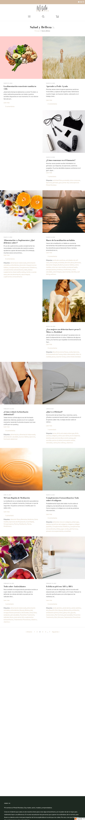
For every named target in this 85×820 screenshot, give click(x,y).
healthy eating (21, 272)
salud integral (25, 274)
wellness (53, 274)
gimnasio (55, 183)
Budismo (61, 265)
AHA (58, 433)
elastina (48, 438)
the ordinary (62, 443)
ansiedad (66, 180)
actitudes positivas (59, 260)
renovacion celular (69, 440)
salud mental (66, 272)
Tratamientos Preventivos (22, 619)
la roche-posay (68, 438)
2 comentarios (52, 104)
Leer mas (7, 103)
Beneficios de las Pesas (60, 352)
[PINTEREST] (81, 2)
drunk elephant (75, 436)
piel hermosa (74, 529)
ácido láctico (67, 608)
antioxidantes (14, 265)
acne (54, 433)
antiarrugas (71, 433)
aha (47, 610)
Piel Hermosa (59, 615)
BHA (76, 433)
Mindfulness (8, 526)
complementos (14, 267)
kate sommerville (57, 438)
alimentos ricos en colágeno (62, 522)
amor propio (53, 263)
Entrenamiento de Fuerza (54, 354)
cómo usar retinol (63, 436)
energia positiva (51, 269)
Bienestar (24, 519)
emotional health (72, 267)
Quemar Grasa (61, 357)
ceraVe (48, 436)
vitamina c (7, 622)
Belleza (27, 610)
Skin (23, 617)
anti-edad (63, 433)
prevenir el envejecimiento (54, 531)
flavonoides (25, 613)
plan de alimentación (14, 274)
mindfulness (67, 269)
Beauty (22, 610)
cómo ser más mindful (59, 267)
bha (70, 610)
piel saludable (14, 615)
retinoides (49, 443)
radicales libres (8, 617)
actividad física (58, 180)
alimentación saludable (11, 437)
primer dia (65, 183)
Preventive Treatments (27, 615)
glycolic (73, 613)
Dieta (58, 529)
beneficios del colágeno (59, 524)
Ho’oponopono (8, 524)
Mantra (16, 524)
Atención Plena (15, 519)
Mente (29, 524)
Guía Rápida (30, 522)
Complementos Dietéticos (28, 267)
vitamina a (69, 443)
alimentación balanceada (18, 608)
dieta (25, 270)
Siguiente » (55, 632)
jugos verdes (65, 529)
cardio (71, 352)
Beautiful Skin (53, 610)
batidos (48, 524)
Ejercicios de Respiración (17, 522)
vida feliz (73, 272)
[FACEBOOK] (79, 2)
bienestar (78, 263)
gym (60, 183)
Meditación (22, 524)
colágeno (54, 436)
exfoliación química (52, 613)
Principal (37, 31)
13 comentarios (10, 430)
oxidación (7, 615)
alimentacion (14, 434)
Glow (35, 613)
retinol (55, 443)
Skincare (60, 617)
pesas (54, 357)
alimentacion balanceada (18, 263)
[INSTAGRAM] (83, 2)
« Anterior (29, 632)
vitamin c (34, 619)
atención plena (69, 263)
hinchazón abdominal (10, 439)
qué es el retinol (57, 440)
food (14, 272)
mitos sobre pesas (69, 354)
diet (31, 610)
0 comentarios (10, 259)
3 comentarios (10, 106)
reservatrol (17, 617)
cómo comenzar (75, 180)
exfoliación (75, 610)
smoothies (67, 531)
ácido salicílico (76, 608)
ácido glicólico (57, 608)
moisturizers (50, 615)
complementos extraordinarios (14, 270)
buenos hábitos (69, 265)
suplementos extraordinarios (13, 277)
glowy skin (66, 613)
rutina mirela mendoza (73, 357)
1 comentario (52, 176)
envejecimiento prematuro (12, 613)
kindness (60, 269)
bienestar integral (25, 265)
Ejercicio (49, 183)
